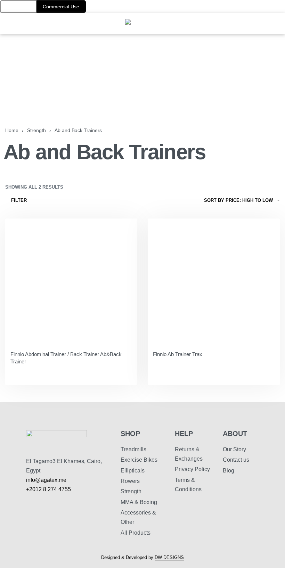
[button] (18, 6)
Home (11, 130)
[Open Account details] (281, 23)
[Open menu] (4, 23)
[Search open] (266, 23)
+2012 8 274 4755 (48, 489)
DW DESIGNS (169, 557)
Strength (36, 130)
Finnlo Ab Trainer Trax (177, 354)
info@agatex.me (46, 480)
